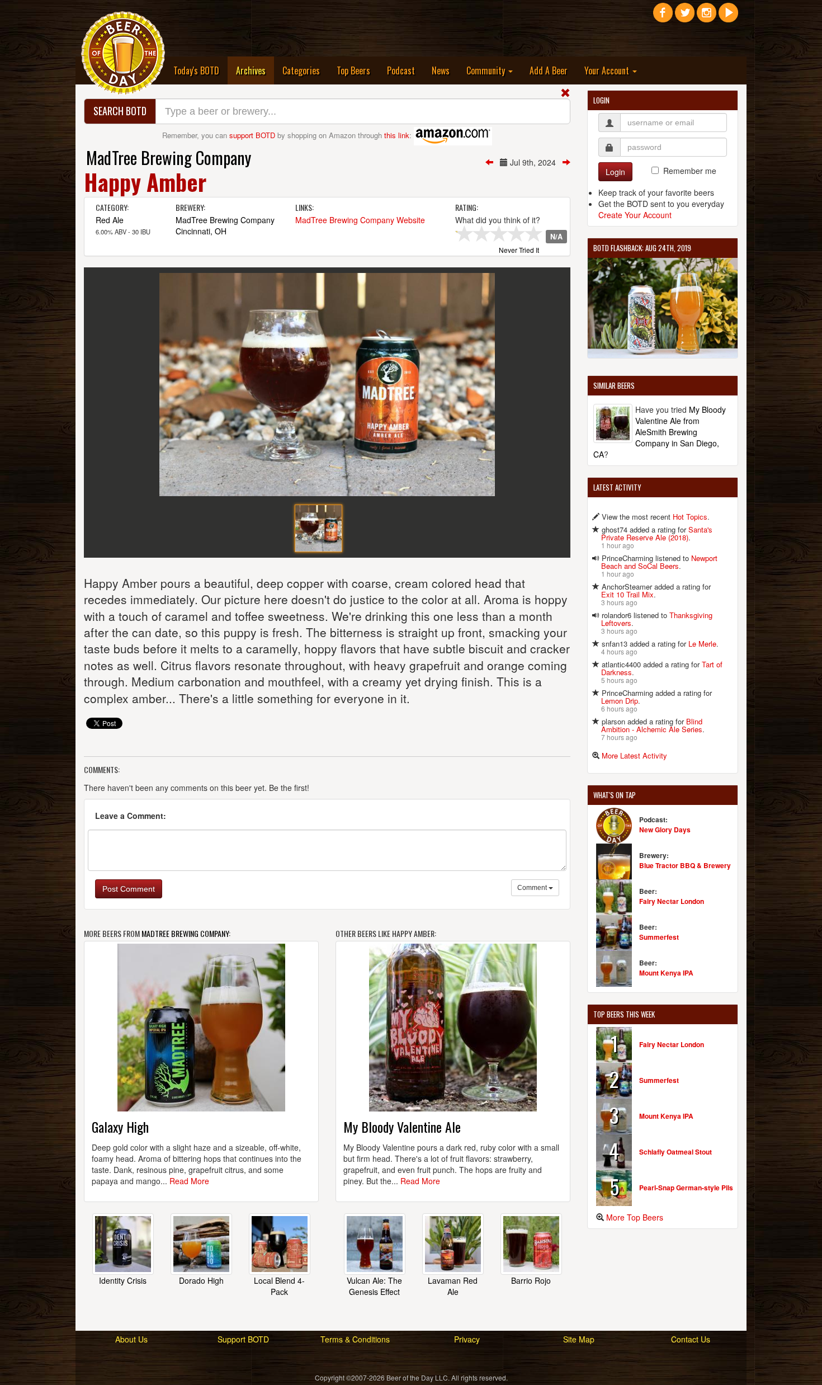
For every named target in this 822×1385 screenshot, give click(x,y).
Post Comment (128, 888)
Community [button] (486, 70)
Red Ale (110, 219)
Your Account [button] (607, 70)
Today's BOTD (196, 70)
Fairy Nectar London (671, 901)
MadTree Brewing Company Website (360, 219)
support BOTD (252, 135)
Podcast (401, 70)
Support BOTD (243, 1339)
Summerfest (659, 937)
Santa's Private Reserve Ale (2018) (656, 533)
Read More (189, 1180)
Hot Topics (690, 516)
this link (396, 135)
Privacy (467, 1339)
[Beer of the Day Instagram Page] (706, 16)
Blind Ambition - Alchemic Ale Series (651, 725)
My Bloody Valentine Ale (402, 1127)
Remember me (689, 170)
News (441, 70)
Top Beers (353, 70)
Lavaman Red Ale (453, 1286)
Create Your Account (635, 214)
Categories (301, 70)
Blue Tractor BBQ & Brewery (685, 865)
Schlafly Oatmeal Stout (675, 1152)
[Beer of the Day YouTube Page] (728, 16)
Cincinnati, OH (201, 231)
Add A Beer (549, 70)
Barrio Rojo (531, 1280)
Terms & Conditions (355, 1339)
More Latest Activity (634, 755)
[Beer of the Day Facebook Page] (663, 16)
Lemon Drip (619, 700)
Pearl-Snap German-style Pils (686, 1188)
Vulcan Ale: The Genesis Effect (374, 1286)
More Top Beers (634, 1217)
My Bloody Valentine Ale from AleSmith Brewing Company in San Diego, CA (659, 432)
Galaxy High (120, 1127)
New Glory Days (665, 830)
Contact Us (690, 1339)
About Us (131, 1339)
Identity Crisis (123, 1280)
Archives (255, 70)
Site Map (578, 1339)
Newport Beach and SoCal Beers (659, 562)
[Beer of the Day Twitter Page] (685, 16)
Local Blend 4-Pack (279, 1286)
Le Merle (702, 643)
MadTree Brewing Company (168, 157)
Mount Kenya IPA (666, 973)
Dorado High (201, 1280)
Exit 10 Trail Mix (627, 594)
